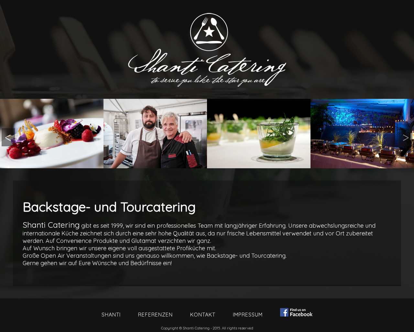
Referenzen (155, 314)
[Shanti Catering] (52, 133)
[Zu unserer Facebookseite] (296, 313)
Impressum (248, 314)
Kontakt (202, 314)
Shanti (111, 314)
